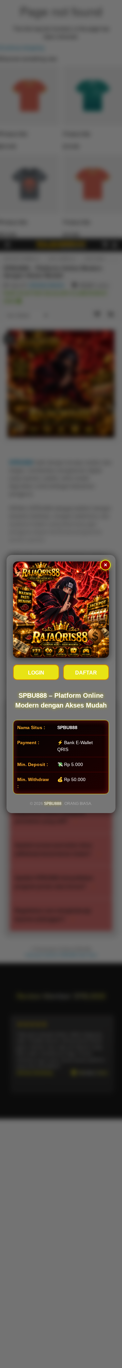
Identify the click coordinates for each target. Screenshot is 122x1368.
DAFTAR (86, 673)
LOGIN (36, 673)
